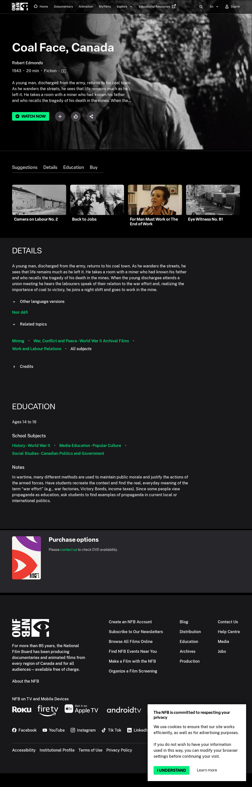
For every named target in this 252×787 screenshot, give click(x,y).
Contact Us (228, 622)
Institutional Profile (57, 750)
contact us (68, 550)
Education (73, 167)
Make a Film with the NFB (132, 661)
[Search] (201, 7)
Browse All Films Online (131, 641)
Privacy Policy (119, 750)
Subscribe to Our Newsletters (136, 631)
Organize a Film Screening (133, 671)
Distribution (190, 631)
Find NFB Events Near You (133, 651)
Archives (187, 651)
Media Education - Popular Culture (90, 445)
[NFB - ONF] (20, 7)
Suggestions (24, 167)
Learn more (207, 770)
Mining (18, 341)
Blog (184, 622)
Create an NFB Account (130, 622)
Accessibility (24, 750)
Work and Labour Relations (36, 348)
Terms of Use (90, 750)
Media (223, 641)
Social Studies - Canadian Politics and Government (58, 453)
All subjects (81, 348)
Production (190, 661)
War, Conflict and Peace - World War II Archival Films (81, 341)
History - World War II (31, 445)
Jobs (222, 651)
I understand (171, 770)
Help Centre (229, 631)
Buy (93, 167)
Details (50, 167)
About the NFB (25, 681)
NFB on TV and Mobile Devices (40, 699)
